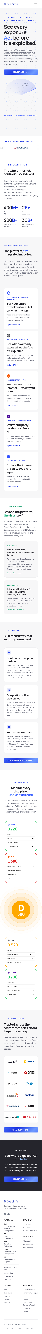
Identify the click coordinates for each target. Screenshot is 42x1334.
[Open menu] (35, 4)
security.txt (29, 1328)
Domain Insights (29, 1289)
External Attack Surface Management (9, 1227)
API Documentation (30, 1231)
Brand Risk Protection (8, 1244)
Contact (7, 1303)
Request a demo (20, 72)
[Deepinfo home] (11, 4)
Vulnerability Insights (30, 1293)
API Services (27, 1228)
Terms (13, 1328)
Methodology (9, 1273)
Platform (8, 1220)
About (6, 1289)
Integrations (8, 1276)
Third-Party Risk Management (10, 1251)
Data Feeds (27, 1224)
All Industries (27, 1241)
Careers (7, 1299)
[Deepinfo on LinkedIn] (5, 1214)
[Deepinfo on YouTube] (8, 1214)
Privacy (6, 1328)
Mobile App (7, 1280)
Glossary (26, 1299)
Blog (24, 1296)
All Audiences (28, 1248)
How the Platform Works (10, 1268)
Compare (26, 1308)
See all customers (20, 1130)
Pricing (25, 1312)
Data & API (27, 1220)
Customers (8, 1293)
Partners (7, 1296)
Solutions (28, 1237)
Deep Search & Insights (9, 1259)
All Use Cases (28, 1244)
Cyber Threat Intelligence (9, 1236)
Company (8, 1285)
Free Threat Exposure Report (29, 1304)
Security (20, 1328)
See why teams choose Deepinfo (20, 760)
